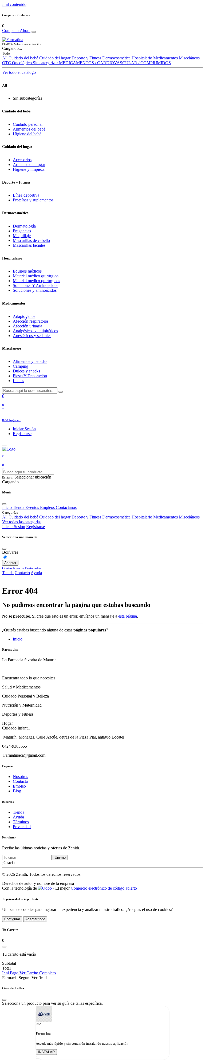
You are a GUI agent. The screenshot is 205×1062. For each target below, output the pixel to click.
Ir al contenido (14, 4)
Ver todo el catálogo (19, 72)
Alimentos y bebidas (30, 361)
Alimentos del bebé (29, 129)
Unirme (60, 858)
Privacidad (22, 826)
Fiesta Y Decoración (30, 376)
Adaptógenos (24, 316)
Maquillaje (22, 235)
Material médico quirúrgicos (36, 280)
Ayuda (36, 572)
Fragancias (22, 231)
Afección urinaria (27, 326)
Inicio (17, 639)
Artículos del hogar (29, 164)
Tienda (8, 572)
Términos (21, 822)
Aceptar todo (35, 919)
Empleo (19, 786)
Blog (17, 791)
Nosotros (20, 776)
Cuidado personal (27, 124)
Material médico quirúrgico (35, 276)
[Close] (33, 32)
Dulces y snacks (26, 371)
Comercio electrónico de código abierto (104, 888)
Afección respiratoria (30, 321)
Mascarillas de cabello (31, 240)
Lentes (18, 380)
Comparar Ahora (16, 30)
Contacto (22, 572)
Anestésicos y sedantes (32, 335)
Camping (20, 366)
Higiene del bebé (27, 134)
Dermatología (24, 226)
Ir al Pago (10, 973)
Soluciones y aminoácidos (35, 290)
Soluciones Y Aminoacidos (35, 285)
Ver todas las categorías (21, 522)
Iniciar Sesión (24, 429)
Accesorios (22, 159)
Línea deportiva (26, 195)
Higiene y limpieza (29, 169)
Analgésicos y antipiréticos (35, 331)
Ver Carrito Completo (37, 973)
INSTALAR (46, 1052)
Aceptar (10, 563)
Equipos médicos (27, 271)
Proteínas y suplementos (33, 200)
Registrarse (22, 433)
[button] (102, 44)
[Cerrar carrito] (4, 946)
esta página (127, 616)
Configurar (12, 919)
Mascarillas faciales (29, 245)
